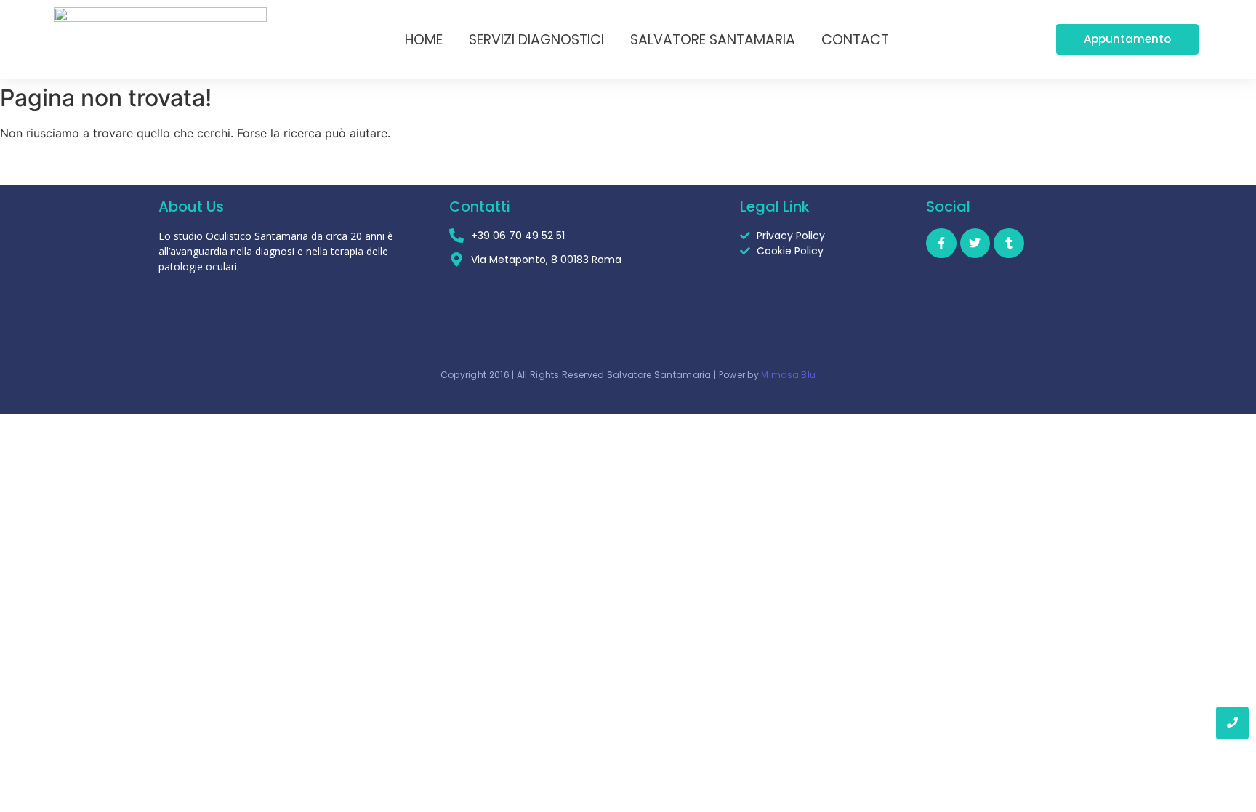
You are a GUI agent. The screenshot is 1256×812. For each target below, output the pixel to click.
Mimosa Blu (788, 375)
